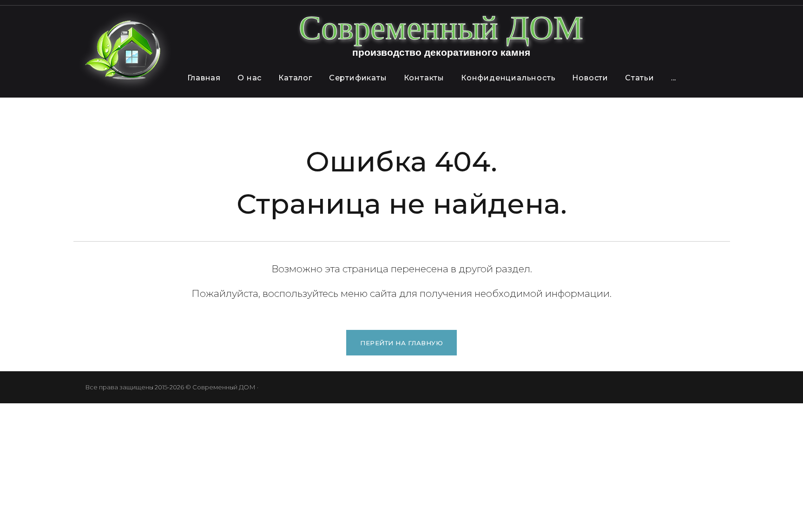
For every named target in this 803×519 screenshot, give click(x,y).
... (673, 77)
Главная (204, 77)
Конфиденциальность (508, 77)
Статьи (639, 77)
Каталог (295, 77)
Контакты (424, 77)
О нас (249, 77)
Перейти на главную (401, 343)
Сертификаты (358, 77)
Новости (590, 77)
